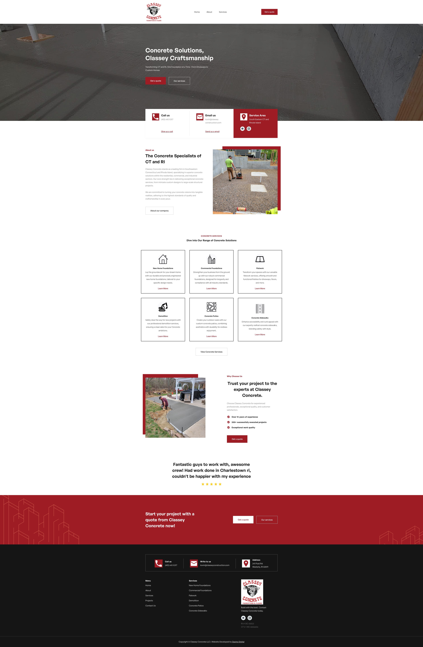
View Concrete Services (211, 352)
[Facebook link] (242, 128)
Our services (179, 81)
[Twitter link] (249, 128)
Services (223, 12)
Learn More (163, 288)
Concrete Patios (196, 605)
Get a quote (269, 12)
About (209, 12)
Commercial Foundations (200, 590)
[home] (153, 11)
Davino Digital (238, 642)
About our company (159, 210)
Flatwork (193, 595)
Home (197, 12)
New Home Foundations (200, 585)
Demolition (194, 600)
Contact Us (150, 605)
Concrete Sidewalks (198, 610)
